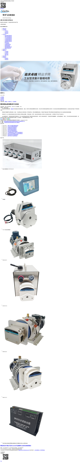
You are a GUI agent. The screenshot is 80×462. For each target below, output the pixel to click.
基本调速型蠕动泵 (8, 35)
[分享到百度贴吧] (2, 118)
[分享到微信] (8, 118)
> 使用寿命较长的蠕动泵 (11, 127)
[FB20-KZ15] (22, 259)
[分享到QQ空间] (4, 118)
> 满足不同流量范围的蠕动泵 (12, 125)
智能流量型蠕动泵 (8, 46)
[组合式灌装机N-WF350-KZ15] (22, 168)
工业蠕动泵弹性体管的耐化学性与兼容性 (12, 122)
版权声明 (20, 450)
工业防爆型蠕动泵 (8, 38)
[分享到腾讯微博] (7, 118)
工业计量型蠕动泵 (8, 37)
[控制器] (22, 198)
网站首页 (4, 28)
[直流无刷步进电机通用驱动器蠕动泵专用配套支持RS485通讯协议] (25, 442)
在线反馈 (6, 59)
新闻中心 (4, 50)
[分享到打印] (9, 118)
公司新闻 (6, 51)
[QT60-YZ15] (25, 305)
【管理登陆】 (42, 450)
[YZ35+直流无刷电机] (22, 228)
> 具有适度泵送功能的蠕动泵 (12, 134)
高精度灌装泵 (7, 45)
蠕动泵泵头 (7, 42)
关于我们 (4, 29)
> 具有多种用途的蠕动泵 (11, 130)
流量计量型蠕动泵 (8, 36)
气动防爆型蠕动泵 (8, 40)
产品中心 (4, 34)
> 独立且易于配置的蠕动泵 (12, 131)
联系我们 (2, 8)
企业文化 (6, 32)
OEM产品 (4, 49)
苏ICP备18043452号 (26, 450)
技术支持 (6, 53)
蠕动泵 (6, 101)
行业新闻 (6, 52)
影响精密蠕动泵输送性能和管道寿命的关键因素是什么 (14, 121)
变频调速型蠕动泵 (8, 41)
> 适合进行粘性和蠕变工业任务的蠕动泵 (15, 133)
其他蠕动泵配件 (8, 44)
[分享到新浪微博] (5, 118)
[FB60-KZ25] (25, 350)
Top (1, 461)
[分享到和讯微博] (3, 118)
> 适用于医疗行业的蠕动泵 (12, 135)
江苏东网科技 (37, 450)
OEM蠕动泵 (7, 43)
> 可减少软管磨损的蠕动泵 (12, 126)
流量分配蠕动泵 (8, 48)
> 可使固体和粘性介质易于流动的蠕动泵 (15, 132)
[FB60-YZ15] (25, 396)
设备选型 (6, 33)
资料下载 (6, 54)
